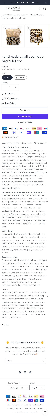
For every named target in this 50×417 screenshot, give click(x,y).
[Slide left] (19, 51)
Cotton (7, 77)
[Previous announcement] (4, 2)
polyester (20, 77)
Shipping (13, 69)
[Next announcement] (45, 2)
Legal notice (34, 412)
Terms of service (25, 408)
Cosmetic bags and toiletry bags (21, 15)
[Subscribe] (42, 360)
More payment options (25, 122)
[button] (4, 9)
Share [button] (6, 325)
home (4, 15)
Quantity (5, 82)
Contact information (21, 412)
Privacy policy (13, 408)
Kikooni (15, 405)
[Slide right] (30, 51)
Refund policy (38, 405)
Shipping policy (38, 408)
